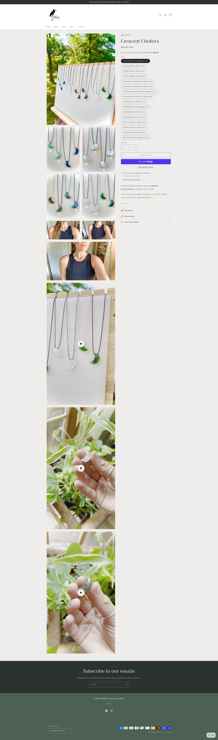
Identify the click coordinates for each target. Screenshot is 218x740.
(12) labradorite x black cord (134, 117)
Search (109, 704)
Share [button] (126, 203)
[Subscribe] (126, 684)
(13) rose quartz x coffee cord (134, 122)
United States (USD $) (57, 730)
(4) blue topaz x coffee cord (134, 76)
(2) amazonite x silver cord (133, 66)
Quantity (124, 142)
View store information (131, 179)
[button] (56, 26)
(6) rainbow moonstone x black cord (137, 86)
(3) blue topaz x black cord (133, 71)
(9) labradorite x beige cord (134, 102)
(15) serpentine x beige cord (134, 132)
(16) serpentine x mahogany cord (136, 137)
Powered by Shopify (165, 732)
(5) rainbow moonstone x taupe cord (137, 81)
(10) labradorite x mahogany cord (136, 107)
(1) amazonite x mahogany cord (135, 61)
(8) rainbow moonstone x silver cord (137, 97)
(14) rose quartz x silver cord (134, 127)
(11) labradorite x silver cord (134, 112)
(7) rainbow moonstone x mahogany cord (139, 91)
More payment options (146, 167)
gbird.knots (156, 732)
